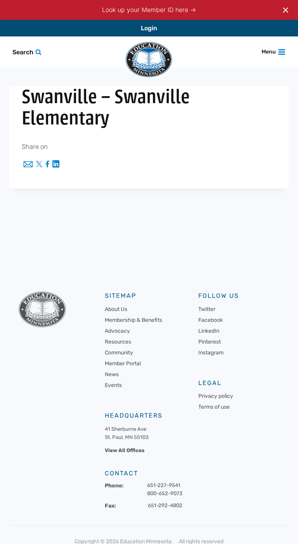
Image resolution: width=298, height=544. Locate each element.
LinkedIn (208, 331)
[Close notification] (285, 10)
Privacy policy (215, 396)
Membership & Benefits (133, 320)
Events (113, 385)
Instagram (211, 352)
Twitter (206, 309)
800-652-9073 (164, 493)
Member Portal (123, 363)
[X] (39, 165)
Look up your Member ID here (146, 10)
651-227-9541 (163, 485)
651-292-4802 (165, 505)
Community (119, 352)
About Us (116, 309)
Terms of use (214, 407)
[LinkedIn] (56, 164)
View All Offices (124, 450)
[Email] (28, 165)
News (112, 374)
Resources (118, 341)
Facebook (210, 320)
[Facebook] (47, 165)
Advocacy (117, 331)
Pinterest (209, 341)
